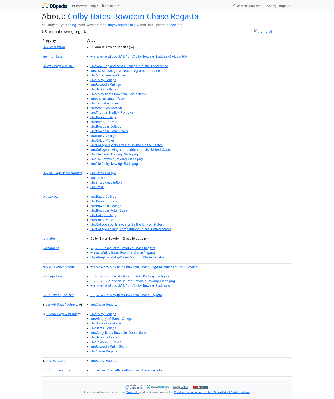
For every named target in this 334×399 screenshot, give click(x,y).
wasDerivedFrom (58, 267)
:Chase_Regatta (104, 304)
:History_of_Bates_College (111, 319)
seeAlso (54, 361)
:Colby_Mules (102, 140)
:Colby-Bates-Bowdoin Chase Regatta (122, 248)
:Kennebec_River (104, 103)
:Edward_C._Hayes (105, 342)
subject (50, 196)
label (49, 238)
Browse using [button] (85, 6)
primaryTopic (58, 370)
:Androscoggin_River (107, 98)
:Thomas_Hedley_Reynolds (112, 112)
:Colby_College (103, 80)
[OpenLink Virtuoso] (133, 386)
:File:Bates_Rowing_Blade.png (114, 154)
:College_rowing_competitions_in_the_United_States (130, 150)
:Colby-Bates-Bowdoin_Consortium (118, 94)
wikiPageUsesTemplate (62, 173)
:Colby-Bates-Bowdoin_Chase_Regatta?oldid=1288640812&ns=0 (144, 267)
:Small (97, 187)
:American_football (106, 108)
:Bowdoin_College (105, 84)
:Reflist (97, 178)
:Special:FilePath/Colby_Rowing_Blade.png (130, 285)
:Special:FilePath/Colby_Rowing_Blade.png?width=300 (138, 56)
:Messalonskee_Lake (107, 75)
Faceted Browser (247, 6)
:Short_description (106, 182)
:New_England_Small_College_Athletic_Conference (129, 66)
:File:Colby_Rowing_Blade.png (114, 163)
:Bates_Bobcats (103, 122)
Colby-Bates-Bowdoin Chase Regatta (133, 16)
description (54, 47)
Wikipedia (132, 392)
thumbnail (53, 56)
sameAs (51, 248)
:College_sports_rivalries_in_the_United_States (126, 145)
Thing (72, 25)
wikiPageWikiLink (58, 66)
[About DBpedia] (54, 6)
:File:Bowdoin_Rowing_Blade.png (116, 159)
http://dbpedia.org (121, 25)
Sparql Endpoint (278, 6)
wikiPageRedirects (62, 304)
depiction (52, 276)
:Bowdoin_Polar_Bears (109, 131)
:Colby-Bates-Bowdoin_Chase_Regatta (126, 295)
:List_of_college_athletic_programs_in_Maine (125, 71)
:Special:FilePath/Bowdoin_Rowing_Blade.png (132, 281)
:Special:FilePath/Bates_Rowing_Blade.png (130, 276)
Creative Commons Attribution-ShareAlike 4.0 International (212, 392)
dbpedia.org (174, 25)
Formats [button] (110, 6)
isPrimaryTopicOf (58, 295)
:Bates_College (103, 89)
